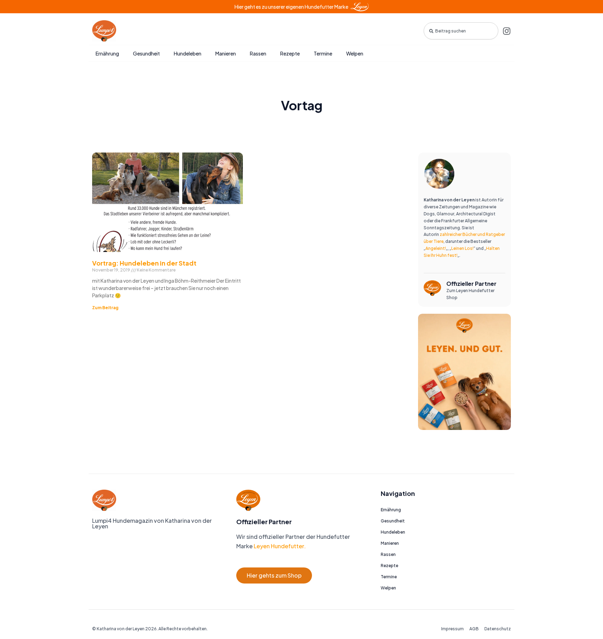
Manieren (225, 53)
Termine (323, 53)
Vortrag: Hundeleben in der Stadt (144, 263)
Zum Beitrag (105, 307)
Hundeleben (187, 53)
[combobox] (461, 30)
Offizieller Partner (471, 283)
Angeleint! (435, 248)
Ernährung (107, 53)
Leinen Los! (462, 248)
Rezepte (290, 53)
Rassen (258, 53)
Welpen (354, 53)
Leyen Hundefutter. (279, 546)
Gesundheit (146, 53)
